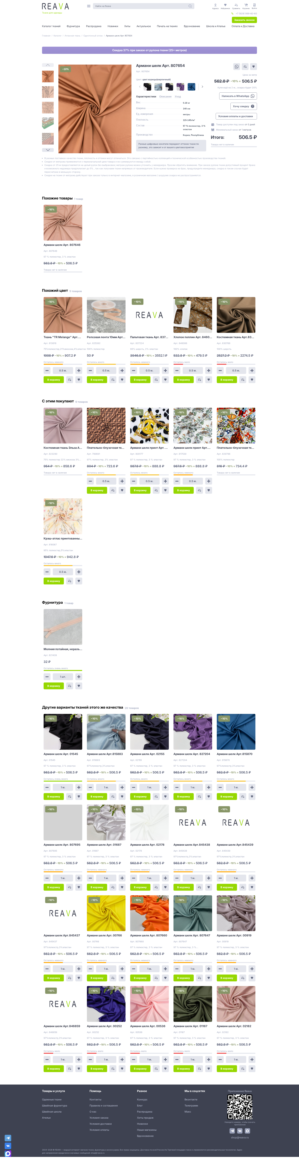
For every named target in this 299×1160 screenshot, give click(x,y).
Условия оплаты (99, 1129)
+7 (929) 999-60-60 (246, 13)
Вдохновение (145, 1135)
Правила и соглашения (104, 1105)
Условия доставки (101, 1123)
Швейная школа (52, 1111)
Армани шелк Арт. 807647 (191, 935)
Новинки (142, 1123)
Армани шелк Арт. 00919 (234, 935)
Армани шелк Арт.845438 (191, 844)
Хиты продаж (145, 1117)
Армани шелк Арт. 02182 (234, 1026)
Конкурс (142, 1099)
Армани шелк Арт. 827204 (191, 754)
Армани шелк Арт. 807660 (148, 935)
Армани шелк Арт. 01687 (104, 844)
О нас (93, 1111)
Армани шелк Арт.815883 (105, 754)
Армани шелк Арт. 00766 (104, 935)
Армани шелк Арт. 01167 (190, 1026)
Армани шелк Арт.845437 (62, 935)
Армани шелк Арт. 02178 (147, 844)
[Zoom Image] (94, 109)
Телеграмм (191, 1105)
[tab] (146, 96)
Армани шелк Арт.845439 (235, 844)
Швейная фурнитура (54, 1105)
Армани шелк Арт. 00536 (147, 1026)
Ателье (46, 1117)
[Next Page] (48, 150)
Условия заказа (99, 1117)
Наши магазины (147, 1129)
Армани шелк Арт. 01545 (61, 754)
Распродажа (144, 1111)
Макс (188, 1111)
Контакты (95, 1099)
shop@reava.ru (240, 1137)
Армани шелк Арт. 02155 (147, 754)
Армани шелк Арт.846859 (62, 1026)
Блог (140, 1105)
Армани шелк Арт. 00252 (104, 1026)
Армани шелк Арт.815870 (234, 754)
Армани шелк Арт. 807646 (62, 244)
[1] (48, 76)
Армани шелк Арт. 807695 (62, 844)
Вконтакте (191, 1099)
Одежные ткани (52, 1099)
